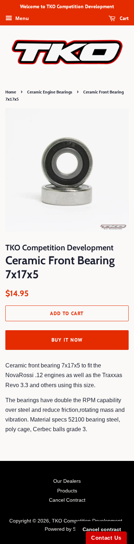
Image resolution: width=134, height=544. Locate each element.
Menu (21, 18)
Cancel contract (102, 529)
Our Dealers (67, 481)
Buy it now (67, 340)
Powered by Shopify (67, 529)
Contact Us (106, 538)
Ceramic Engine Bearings (49, 92)
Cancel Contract (67, 500)
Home (10, 92)
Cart (123, 18)
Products (67, 491)
